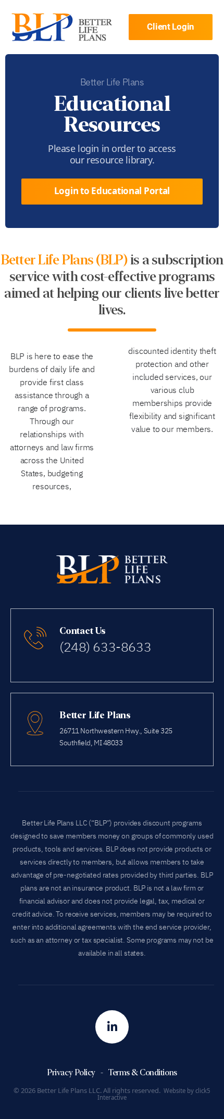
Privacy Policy (71, 1073)
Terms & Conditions (142, 1073)
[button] (171, 27)
